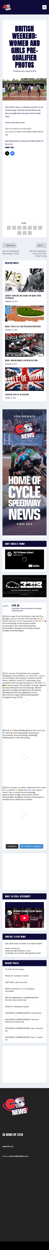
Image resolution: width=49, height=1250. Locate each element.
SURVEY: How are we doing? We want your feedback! (23, 296)
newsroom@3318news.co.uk (17, 950)
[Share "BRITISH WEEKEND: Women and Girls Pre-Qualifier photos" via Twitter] (14, 227)
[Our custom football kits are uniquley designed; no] (24, 700)
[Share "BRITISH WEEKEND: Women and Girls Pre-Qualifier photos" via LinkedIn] (35, 227)
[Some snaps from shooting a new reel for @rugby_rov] (24, 643)
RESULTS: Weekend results (17, 1006)
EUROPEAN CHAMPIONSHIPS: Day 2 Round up (24, 1029)
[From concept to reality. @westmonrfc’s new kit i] (24, 814)
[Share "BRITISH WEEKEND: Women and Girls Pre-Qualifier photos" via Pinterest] (29, 227)
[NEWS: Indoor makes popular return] (24, 345)
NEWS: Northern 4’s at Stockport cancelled (20, 989)
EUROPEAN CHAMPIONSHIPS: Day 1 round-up (24, 1038)
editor (23, 71)
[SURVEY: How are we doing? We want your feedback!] (24, 280)
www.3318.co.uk (7, 1146)
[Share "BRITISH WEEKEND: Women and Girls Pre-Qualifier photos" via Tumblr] (24, 227)
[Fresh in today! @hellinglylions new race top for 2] (24, 757)
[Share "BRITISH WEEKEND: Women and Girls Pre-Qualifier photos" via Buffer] (40, 227)
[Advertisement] (24, 184)
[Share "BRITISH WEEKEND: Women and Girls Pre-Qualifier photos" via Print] (29, 233)
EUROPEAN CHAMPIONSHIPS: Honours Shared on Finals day (22, 1020)
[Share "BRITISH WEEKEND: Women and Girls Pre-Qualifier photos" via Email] (24, 233)
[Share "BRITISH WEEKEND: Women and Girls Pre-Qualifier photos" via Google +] (19, 227)
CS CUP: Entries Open (14, 969)
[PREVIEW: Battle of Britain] (24, 379)
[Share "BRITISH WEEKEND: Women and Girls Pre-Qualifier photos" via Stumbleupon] (19, 233)
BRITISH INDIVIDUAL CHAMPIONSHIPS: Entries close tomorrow (22, 998)
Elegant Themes (21, 1244)
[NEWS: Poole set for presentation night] (24, 314)
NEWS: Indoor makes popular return (21, 360)
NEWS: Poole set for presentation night (23, 326)
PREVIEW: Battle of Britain (17, 394)
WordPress (38, 1244)
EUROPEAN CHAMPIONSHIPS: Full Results (23, 1013)
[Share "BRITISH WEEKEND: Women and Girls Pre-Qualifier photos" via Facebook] (8, 227)
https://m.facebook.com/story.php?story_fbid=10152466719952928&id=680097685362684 (24, 132)
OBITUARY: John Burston (16, 982)
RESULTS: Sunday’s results (17, 975)
